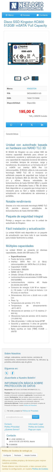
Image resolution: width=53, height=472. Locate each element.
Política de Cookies (40, 468)
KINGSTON (31, 88)
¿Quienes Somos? (12, 429)
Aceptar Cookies (30, 455)
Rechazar (17, 455)
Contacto (43, 15)
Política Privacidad (12, 426)
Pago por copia (34, 429)
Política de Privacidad (30, 405)
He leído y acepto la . (23, 411)
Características (12, 134)
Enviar (35, 417)
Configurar (7, 455)
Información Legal (35, 424)
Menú (11, 15)
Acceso (26, 15)
